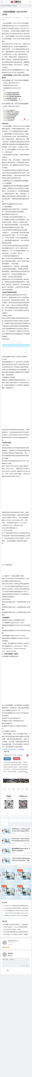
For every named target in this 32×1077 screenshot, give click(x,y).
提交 (8, 970)
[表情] (24, 966)
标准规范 (8, 5)
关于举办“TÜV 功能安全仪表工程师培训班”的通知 (17, 905)
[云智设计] (16, 2)
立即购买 (7, 758)
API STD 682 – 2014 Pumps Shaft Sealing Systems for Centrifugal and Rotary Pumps (21, 841)
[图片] (27, 966)
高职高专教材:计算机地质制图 (8, 897)
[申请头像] (28, 954)
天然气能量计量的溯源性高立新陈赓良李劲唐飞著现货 (17, 932)
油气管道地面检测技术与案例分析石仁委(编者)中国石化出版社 (24, 897)
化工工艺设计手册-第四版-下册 (8, 881)
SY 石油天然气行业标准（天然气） (12, 929)
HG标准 (15, 5)
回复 (10, 944)
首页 (3, 5)
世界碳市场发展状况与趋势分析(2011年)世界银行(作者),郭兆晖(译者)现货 (24, 881)
